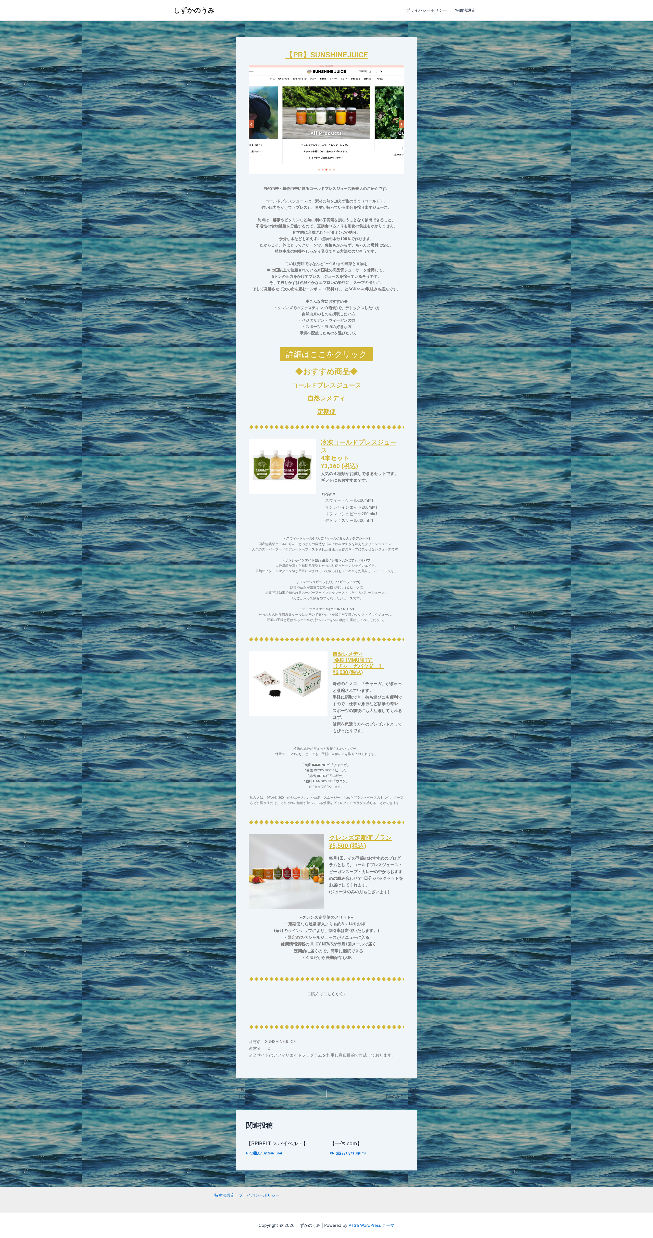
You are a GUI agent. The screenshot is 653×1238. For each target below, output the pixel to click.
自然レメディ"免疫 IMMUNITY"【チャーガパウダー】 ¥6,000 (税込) (358, 663)
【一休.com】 (346, 1143)
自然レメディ (326, 398)
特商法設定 (465, 10)
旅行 (339, 1153)
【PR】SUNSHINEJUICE (326, 54)
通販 (256, 1153)
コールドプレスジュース (326, 385)
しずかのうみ (194, 10)
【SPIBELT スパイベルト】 (277, 1143)
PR (248, 1153)
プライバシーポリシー (426, 10)
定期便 (326, 411)
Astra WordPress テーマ (371, 1225)
